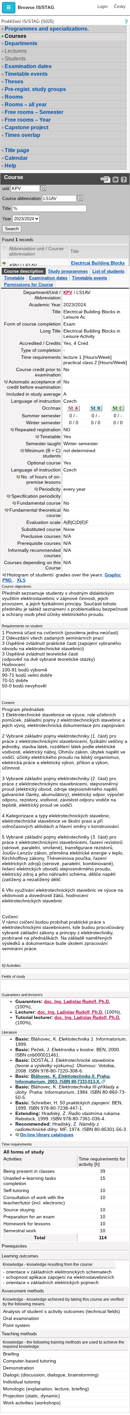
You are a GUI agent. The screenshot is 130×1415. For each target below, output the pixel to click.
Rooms (14, 97)
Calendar (16, 158)
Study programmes (68, 271)
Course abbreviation (21, 198)
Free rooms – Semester (34, 112)
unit (5, 188)
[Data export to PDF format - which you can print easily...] (105, 179)
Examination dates (28, 66)
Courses (15, 36)
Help (10, 165)
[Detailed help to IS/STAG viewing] (123, 179)
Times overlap (22, 135)
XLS (21, 580)
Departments (21, 43)
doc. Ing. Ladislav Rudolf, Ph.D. (77, 1001)
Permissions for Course (28, 284)
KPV (67, 292)
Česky (119, 6)
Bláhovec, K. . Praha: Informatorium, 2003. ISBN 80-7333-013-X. (62, 1079)
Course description (23, 271)
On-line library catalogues (46, 1134)
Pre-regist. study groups (35, 89)
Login (102, 6)
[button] (8, 7)
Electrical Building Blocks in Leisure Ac (98, 265)
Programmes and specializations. (47, 29)
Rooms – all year (26, 104)
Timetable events (26, 74)
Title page (17, 150)
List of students (108, 271)
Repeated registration (38, 429)
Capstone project (26, 127)
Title (6, 208)
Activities (13, 965)
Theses (14, 81)
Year (6, 218)
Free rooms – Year (28, 120)
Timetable (14, 277)
